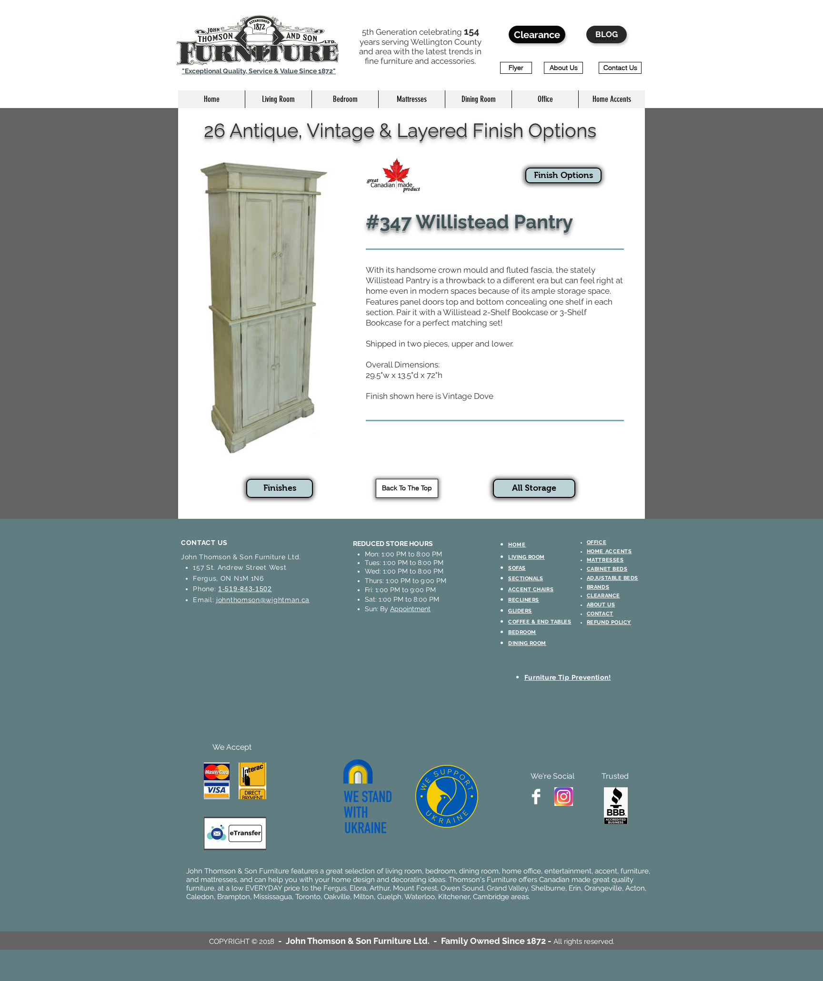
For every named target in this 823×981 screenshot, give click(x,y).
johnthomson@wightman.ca (263, 600)
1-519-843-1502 (245, 589)
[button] (278, 99)
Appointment (410, 609)
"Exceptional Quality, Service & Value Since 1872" (259, 71)
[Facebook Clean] (536, 796)
